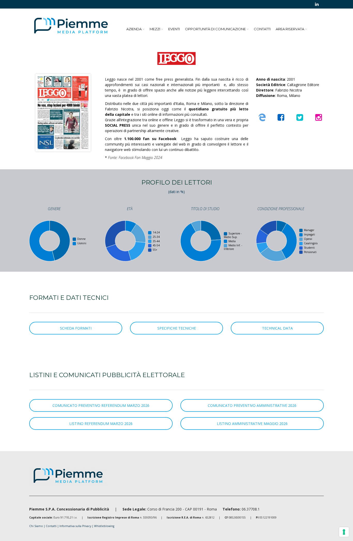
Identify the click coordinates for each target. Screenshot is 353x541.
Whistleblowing (104, 526)
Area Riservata (290, 29)
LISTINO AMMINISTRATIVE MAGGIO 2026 (252, 423)
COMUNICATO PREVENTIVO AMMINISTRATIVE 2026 (252, 405)
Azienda (134, 29)
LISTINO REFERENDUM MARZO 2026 (101, 423)
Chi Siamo (36, 526)
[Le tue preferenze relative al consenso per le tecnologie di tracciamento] (344, 532)
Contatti (262, 29)
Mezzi (155, 29)
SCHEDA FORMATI (75, 328)
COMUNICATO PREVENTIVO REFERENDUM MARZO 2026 (100, 405)
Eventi (174, 29)
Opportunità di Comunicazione (215, 29)
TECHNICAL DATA (277, 328)
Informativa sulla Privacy (75, 526)
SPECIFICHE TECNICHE (176, 328)
